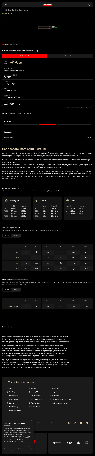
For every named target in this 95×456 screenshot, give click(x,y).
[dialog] (18, 436)
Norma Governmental (45, 423)
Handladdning (13, 407)
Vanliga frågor (35, 396)
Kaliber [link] (29, 113)
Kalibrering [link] (21, 113)
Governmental (14, 399)
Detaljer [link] (5, 113)
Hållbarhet (55, 388)
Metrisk (7, 235)
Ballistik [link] (13, 113)
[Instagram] (75, 423)
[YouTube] (81, 423)
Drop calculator (70, 56)
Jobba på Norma (36, 392)
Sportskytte (13, 392)
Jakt (10, 388)
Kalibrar (11, 403)
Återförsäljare (35, 403)
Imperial (16, 235)
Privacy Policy (19, 442)
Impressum (55, 396)
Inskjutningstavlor (15, 410)
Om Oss (33, 388)
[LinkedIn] (87, 423)
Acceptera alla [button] (11, 447)
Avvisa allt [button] (26, 447)
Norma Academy (36, 399)
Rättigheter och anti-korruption (62, 399)
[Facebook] (69, 423)
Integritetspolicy (57, 392)
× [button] (31, 420)
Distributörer (35, 407)
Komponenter (13, 396)
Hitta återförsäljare (25, 56)
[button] (18, 451)
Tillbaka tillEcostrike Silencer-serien (16, 10)
